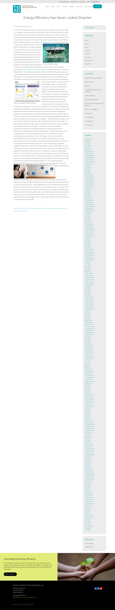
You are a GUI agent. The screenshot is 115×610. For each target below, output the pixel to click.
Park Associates (51, 208)
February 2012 (89, 493)
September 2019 (89, 308)
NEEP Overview (89, 547)
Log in (88, 2)
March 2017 (88, 369)
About (47, 6)
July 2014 (87, 434)
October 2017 (89, 355)
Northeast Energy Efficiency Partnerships (29, 6)
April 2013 (88, 465)
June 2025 (88, 167)
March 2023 (88, 222)
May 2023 (88, 218)
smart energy (59, 208)
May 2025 (88, 169)
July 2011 (87, 508)
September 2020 (89, 284)
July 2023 (87, 214)
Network (71, 6)
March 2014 (88, 442)
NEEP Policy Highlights (91, 109)
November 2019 (89, 304)
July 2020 (87, 288)
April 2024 (88, 196)
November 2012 (89, 475)
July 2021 (87, 263)
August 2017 (88, 359)
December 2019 (89, 302)
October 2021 (89, 257)
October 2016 (89, 379)
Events (53, 6)
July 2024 (87, 190)
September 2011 (89, 503)
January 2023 (89, 227)
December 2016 (89, 375)
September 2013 (89, 455)
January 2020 (89, 300)
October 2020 (89, 281)
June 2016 (88, 387)
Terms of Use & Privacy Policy (28, 597)
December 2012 (89, 473)
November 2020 (89, 279)
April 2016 (88, 391)
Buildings (87, 86)
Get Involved (88, 6)
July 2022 (87, 239)
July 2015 (87, 410)
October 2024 (89, 184)
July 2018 (87, 336)
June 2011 (88, 510)
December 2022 (89, 229)
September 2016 (89, 381)
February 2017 (89, 371)
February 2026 (89, 151)
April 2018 (88, 343)
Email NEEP (16, 597)
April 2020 (88, 294)
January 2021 (89, 275)
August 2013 (88, 457)
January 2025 (89, 178)
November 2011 (89, 499)
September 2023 (89, 210)
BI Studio (31, 604)
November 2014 (89, 426)
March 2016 (88, 393)
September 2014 (89, 430)
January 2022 (89, 251)
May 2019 (88, 316)
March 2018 (88, 345)
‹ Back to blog (89, 27)
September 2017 (89, 357)
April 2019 (88, 318)
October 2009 (89, 526)
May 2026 (88, 145)
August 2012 (88, 481)
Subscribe (82, 2)
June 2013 (88, 461)
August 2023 (88, 212)
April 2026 (88, 147)
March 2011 (88, 514)
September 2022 (89, 235)
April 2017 (88, 367)
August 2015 (88, 408)
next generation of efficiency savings (34, 69)
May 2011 (88, 512)
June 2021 (88, 265)
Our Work (64, 6)
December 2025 (89, 155)
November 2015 (89, 402)
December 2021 (89, 253)
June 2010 (88, 522)
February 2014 (89, 444)
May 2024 (88, 194)
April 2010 (88, 524)
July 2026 (87, 141)
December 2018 (89, 326)
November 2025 (89, 157)
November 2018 (89, 328)
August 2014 (88, 432)
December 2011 (89, 497)
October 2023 (89, 208)
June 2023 (88, 216)
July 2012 (87, 483)
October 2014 (89, 428)
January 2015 (89, 422)
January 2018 (89, 349)
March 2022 (88, 247)
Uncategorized (89, 121)
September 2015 (89, 406)
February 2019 (89, 322)
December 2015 (89, 400)
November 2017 (89, 353)
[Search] (101, 2)
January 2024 (89, 202)
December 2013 (89, 448)
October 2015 (89, 404)
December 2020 (89, 277)
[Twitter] (92, 2)
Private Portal (73, 2)
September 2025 (89, 161)
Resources (79, 6)
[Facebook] (95, 2)
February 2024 (89, 200)
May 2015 (88, 414)
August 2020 (88, 286)
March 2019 (88, 320)
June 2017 (88, 363)
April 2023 (88, 220)
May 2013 (88, 463)
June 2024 (88, 192)
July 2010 (87, 520)
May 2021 (88, 267)
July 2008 (87, 530)
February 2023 (89, 224)
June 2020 (88, 290)
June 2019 (88, 314)
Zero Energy (88, 125)
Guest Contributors (90, 95)
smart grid (24, 211)
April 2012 (88, 489)
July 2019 (87, 312)
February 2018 (89, 347)
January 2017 (89, 373)
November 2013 (89, 450)
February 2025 (89, 176)
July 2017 (87, 361)
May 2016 (88, 389)
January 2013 (89, 471)
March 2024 (88, 198)
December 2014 (89, 424)
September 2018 (89, 332)
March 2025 (88, 174)
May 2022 (88, 243)
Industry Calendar (64, 2)
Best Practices (89, 82)
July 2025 (87, 165)
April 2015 (88, 416)
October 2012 (89, 477)
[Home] (17, 9)
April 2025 (88, 172)
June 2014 (88, 436)
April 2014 (88, 440)
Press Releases (89, 117)
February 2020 (89, 298)
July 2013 (87, 459)
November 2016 (89, 377)
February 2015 (89, 420)
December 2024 (89, 180)
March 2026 (88, 149)
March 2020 (88, 296)
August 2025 (88, 163)
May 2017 (88, 365)
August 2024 (88, 188)
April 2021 (88, 269)
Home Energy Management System (37, 208)
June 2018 (88, 338)
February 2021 (89, 273)
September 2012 (89, 479)
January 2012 (89, 495)
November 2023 (89, 206)
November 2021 (89, 255)
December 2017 (89, 351)
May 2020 (88, 292)
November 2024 (89, 182)
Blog (58, 6)
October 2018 (89, 330)
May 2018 (88, 341)
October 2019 (89, 306)
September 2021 (89, 259)
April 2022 (88, 245)
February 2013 (89, 469)
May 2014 (88, 438)
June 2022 (88, 241)
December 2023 (89, 204)
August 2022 (88, 237)
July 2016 (87, 385)
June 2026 (88, 143)
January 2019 (89, 324)
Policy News (88, 113)
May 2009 (88, 528)
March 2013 (88, 467)
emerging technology (21, 208)
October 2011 (89, 501)
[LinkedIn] (97, 2)
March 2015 (88, 418)
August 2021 (88, 261)
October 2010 (89, 518)
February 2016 (89, 396)
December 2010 (89, 516)
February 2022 (89, 249)
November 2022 (89, 231)
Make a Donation (10, 574)
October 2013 (89, 453)
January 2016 (89, 398)
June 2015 (88, 412)
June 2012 (88, 485)
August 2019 (88, 310)
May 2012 (88, 487)
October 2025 (89, 159)
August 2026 (88, 139)
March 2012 (88, 491)
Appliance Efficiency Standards (93, 78)
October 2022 (89, 233)
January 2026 (89, 153)
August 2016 (88, 383)
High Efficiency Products (91, 99)
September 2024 (89, 186)
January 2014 (89, 446)
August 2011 (88, 505)
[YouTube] (99, 2)
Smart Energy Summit (45, 42)
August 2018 (88, 334)
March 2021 (88, 271)
